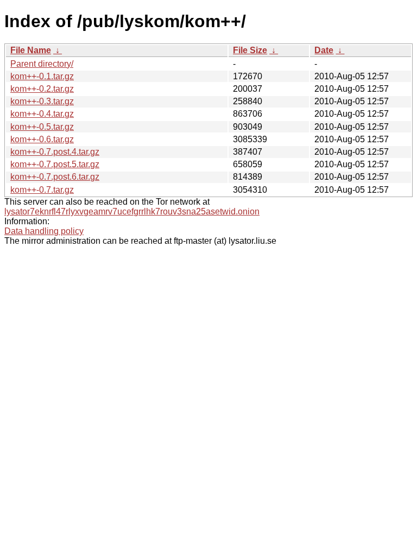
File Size (250, 50)
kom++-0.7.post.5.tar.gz (54, 164)
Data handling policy (44, 231)
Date (323, 50)
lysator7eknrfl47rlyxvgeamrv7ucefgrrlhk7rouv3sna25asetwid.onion (132, 211)
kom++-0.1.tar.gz (42, 76)
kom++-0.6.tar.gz (42, 139)
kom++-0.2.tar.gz (42, 88)
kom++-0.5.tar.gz (42, 126)
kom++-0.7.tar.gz (42, 189)
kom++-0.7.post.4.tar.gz (54, 151)
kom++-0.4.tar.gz (42, 113)
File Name (30, 50)
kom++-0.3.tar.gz (42, 101)
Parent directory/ (41, 63)
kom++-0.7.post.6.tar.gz (54, 176)
